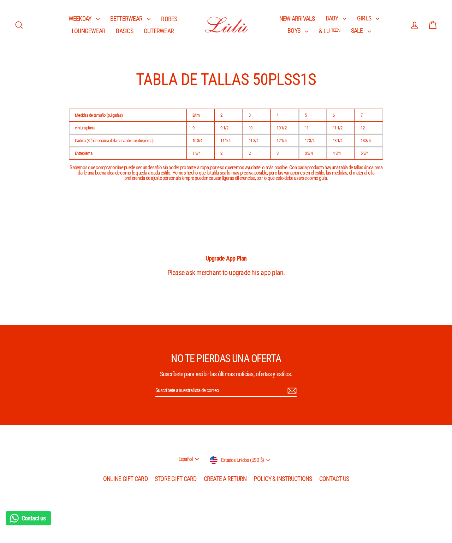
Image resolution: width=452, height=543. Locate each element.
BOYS (294, 30)
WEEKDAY (81, 18)
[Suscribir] (291, 390)
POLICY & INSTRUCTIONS (283, 478)
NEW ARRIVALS (297, 18)
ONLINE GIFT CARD (125, 478)
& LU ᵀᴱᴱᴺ (329, 31)
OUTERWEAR (159, 31)
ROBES (169, 19)
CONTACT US (334, 478)
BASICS (124, 31)
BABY (332, 18)
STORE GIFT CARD (176, 478)
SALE (357, 30)
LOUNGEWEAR (89, 31)
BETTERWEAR (127, 18)
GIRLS (365, 18)
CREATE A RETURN (225, 478)
